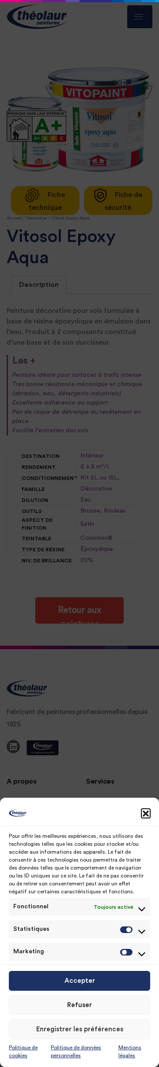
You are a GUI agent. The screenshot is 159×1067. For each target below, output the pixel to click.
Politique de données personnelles (76, 1051)
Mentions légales (129, 1051)
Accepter (79, 981)
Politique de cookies (23, 1051)
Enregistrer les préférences (79, 1029)
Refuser (79, 1005)
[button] (145, 813)
